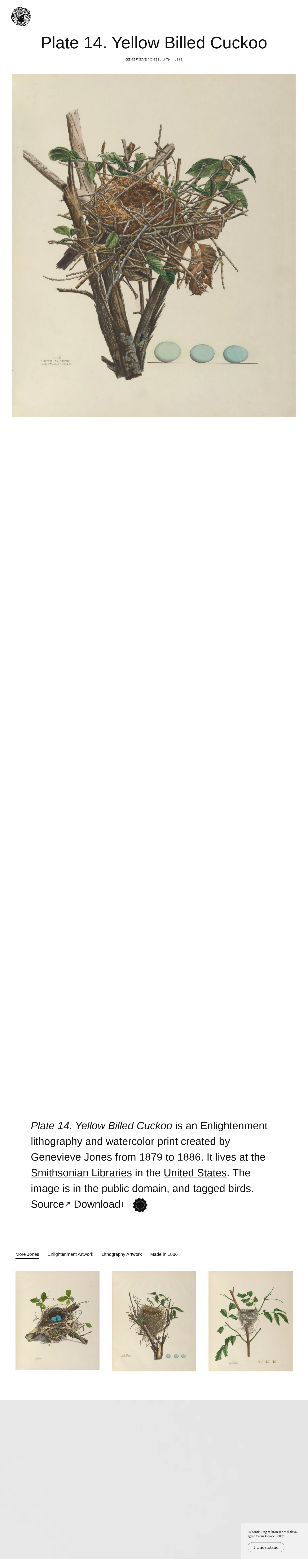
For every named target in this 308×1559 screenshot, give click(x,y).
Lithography (56, 1141)
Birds (239, 1188)
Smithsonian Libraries (81, 1173)
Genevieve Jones (143, 59)
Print (167, 1141)
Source (47, 1204)
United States (195, 1173)
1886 (189, 1157)
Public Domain (134, 1188)
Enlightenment (234, 1125)
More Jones (27, 1254)
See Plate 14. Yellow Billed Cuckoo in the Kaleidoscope (140, 1205)
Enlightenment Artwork (70, 1254)
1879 (151, 1157)
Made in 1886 (164, 1254)
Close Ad (279, 944)
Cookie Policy (274, 1536)
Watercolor (130, 1141)
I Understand (266, 1547)
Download (97, 1204)
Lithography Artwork (122, 1254)
